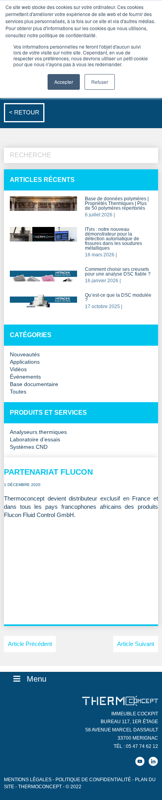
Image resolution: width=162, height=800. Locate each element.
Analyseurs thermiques (38, 432)
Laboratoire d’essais (35, 440)
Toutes (18, 392)
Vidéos (18, 369)
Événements (25, 377)
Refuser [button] (99, 81)
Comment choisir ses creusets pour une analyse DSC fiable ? (118, 272)
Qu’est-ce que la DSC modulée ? (118, 298)
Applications (25, 362)
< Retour (24, 112)
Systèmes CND (29, 447)
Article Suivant (135, 643)
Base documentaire (34, 384)
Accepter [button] (63, 81)
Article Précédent (30, 643)
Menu (36, 679)
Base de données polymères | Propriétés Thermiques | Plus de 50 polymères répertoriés (117, 203)
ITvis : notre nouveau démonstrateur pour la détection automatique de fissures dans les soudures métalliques (113, 239)
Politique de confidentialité (93, 779)
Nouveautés (25, 354)
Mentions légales (28, 779)
